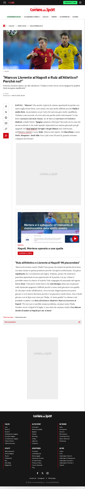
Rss (6, 461)
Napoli (21, 245)
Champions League (11, 434)
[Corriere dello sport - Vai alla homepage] (42, 10)
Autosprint (63, 429)
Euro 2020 (22, 26)
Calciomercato (36, 26)
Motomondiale (37, 429)
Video (61, 451)
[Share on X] (6, 112)
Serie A (7, 429)
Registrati (8, 465)
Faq (33, 467)
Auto (61, 427)
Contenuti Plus (14, 17)
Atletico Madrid (25, 132)
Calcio (45, 17)
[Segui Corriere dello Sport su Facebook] (37, 473)
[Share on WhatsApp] (6, 117)
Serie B (7, 432)
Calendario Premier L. (67, 463)
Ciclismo (35, 443)
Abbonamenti (9, 451)
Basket (34, 432)
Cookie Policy (36, 461)
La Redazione (36, 453)
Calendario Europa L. (67, 461)
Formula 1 (35, 427)
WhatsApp (52, 478)
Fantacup (63, 441)
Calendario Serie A (32, 17)
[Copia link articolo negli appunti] (6, 128)
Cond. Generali (37, 465)
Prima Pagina (9, 453)
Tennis (54, 17)
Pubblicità (8, 458)
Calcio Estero (9, 441)
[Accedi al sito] (80, 2)
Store (7, 456)
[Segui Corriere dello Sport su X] (42, 473)
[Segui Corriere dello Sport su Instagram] (47, 473)
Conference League (11, 439)
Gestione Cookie (38, 458)
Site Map (8, 463)
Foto (61, 453)
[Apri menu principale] (4, 2)
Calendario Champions (67, 458)
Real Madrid (31, 128)
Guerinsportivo (65, 436)
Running (34, 436)
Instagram (41, 478)
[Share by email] (6, 123)
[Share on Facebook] (6, 106)
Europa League (10, 436)
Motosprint (63, 434)
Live (12, 2)
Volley (34, 439)
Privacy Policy (36, 463)
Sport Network (65, 439)
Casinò (75, 17)
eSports (35, 441)
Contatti (35, 451)
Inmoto (62, 432)
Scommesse (65, 17)
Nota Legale (36, 456)
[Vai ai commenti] (6, 135)
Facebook (33, 478)
